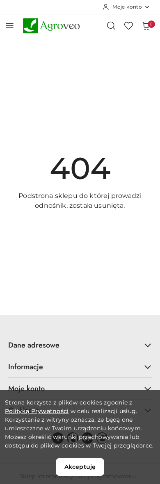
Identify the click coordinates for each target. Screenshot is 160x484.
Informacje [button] (25, 366)
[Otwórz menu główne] (9, 25)
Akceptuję (80, 466)
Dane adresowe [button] (33, 345)
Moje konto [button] (26, 388)
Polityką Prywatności (37, 411)
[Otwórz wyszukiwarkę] (111, 25)
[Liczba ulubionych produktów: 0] (128, 25)
